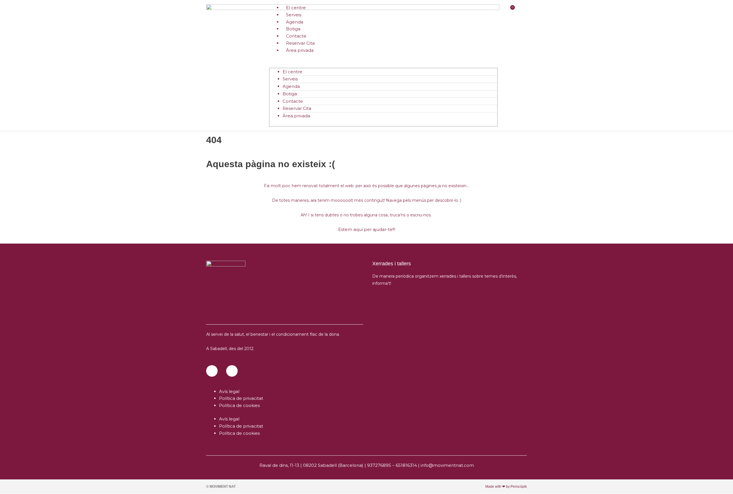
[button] (383, 64)
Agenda (291, 86)
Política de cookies (239, 405)
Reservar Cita (297, 108)
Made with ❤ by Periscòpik (506, 487)
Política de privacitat (241, 398)
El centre (292, 71)
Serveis (290, 79)
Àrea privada (300, 50)
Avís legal (229, 391)
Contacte (293, 101)
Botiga (290, 93)
